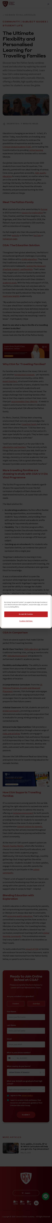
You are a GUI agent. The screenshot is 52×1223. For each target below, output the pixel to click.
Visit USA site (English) (26, 622)
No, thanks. (26, 617)
